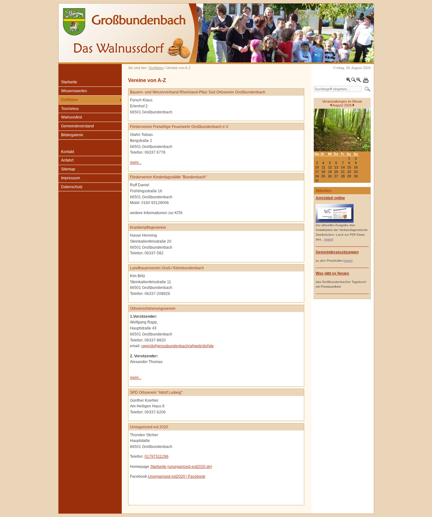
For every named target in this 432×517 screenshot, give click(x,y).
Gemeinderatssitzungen (337, 252)
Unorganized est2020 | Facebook (176, 476)
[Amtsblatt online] (335, 221)
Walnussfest (71, 117)
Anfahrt (67, 160)
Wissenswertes (74, 91)
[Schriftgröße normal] (353, 81)
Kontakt (67, 152)
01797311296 (157, 456)
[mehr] (328, 239)
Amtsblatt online (330, 198)
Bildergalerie (72, 135)
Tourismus (70, 108)
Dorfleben (156, 68)
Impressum (70, 178)
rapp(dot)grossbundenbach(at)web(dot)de (177, 346)
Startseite (69, 82)
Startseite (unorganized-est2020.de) (181, 466)
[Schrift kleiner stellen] (358, 81)
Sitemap (68, 169)
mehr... (135, 162)
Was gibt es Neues (332, 273)
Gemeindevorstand (77, 126)
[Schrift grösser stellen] (348, 81)
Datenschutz (72, 187)
